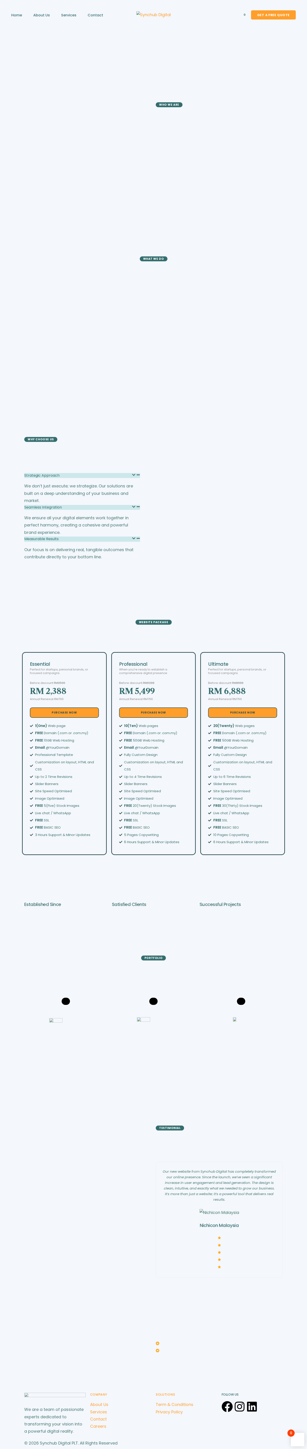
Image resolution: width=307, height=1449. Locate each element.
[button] (219, 1343)
